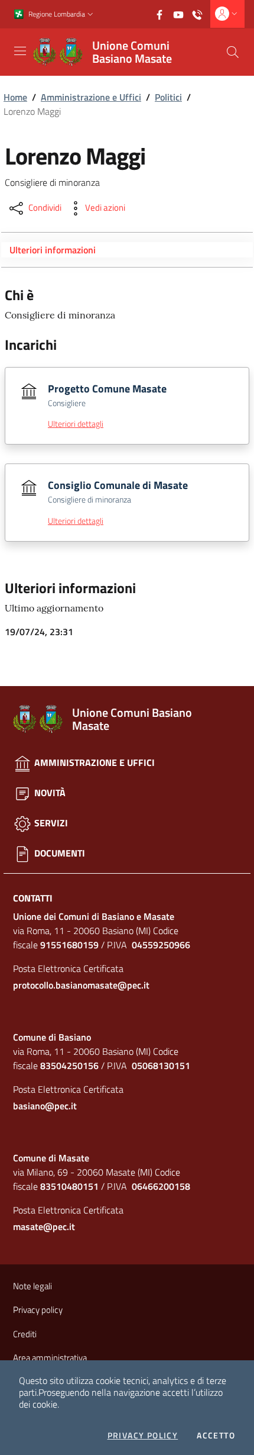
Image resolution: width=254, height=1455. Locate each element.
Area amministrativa (50, 1357)
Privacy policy (143, 1435)
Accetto (216, 1435)
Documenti (58, 853)
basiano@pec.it (45, 1106)
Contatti (33, 898)
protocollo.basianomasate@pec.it (81, 985)
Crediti (25, 1334)
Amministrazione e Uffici (91, 97)
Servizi (50, 823)
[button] (90, 14)
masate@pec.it (44, 1226)
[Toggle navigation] (20, 51)
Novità (49, 793)
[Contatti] (200, 14)
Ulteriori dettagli (75, 423)
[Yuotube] (181, 14)
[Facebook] (163, 14)
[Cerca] (233, 52)
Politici (168, 97)
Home (15, 97)
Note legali (32, 1286)
